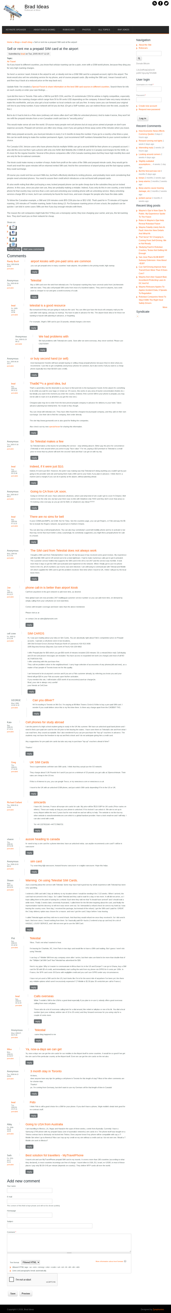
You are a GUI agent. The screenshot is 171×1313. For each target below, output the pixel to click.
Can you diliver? (43, 700)
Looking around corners (149, 154)
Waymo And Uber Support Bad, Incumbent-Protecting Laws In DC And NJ (153, 280)
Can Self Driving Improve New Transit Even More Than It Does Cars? (153, 270)
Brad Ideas (37, 6)
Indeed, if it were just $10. (47, 466)
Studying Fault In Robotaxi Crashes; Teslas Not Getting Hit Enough (153, 250)
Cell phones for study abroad (45, 722)
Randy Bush (13, 261)
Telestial (35, 280)
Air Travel (11, 61)
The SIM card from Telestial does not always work (63, 550)
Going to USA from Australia (44, 1124)
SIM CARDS (36, 633)
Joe (9, 587)
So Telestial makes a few (46, 441)
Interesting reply (146, 147)
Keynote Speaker (16, 30)
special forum (54, 427)
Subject (10, 1221)
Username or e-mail (144, 85)
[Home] (13, 20)
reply (34, 271)
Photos (86, 30)
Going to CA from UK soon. (48, 491)
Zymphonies (158, 1309)
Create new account (148, 106)
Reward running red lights (150, 141)
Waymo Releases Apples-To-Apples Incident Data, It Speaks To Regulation (153, 290)
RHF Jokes (123, 30)
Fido (33, 1102)
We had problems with (53, 336)
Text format (15, 1262)
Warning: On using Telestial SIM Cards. (52, 880)
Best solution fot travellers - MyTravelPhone (54, 1155)
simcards (40, 802)
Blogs (17, 42)
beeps (141, 178)
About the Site (145, 45)
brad (23, 54)
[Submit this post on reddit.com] (13, 228)
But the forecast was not (149, 171)
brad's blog (27, 42)
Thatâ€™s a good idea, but (48, 383)
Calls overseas (44, 996)
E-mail (9, 1197)
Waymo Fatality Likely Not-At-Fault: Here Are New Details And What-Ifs (152, 230)
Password (141, 95)
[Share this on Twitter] (13, 240)
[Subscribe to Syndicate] (137, 317)
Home (10, 42)
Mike (9, 1049)
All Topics (104, 30)
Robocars (69, 30)
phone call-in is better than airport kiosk (52, 587)
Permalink (10, 269)
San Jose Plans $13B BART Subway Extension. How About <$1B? (152, 260)
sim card (36, 861)
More (165, 307)
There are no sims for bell (47, 516)
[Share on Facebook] (13, 234)
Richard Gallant (14, 802)
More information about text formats (109, 1261)
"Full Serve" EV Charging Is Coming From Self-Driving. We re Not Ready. (152, 240)
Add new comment (33, 249)
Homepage (11, 1211)
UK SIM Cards (39, 762)
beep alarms (144, 181)
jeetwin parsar (145, 198)
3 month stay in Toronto (46, 1071)
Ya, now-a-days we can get (44, 1049)
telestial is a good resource (47, 305)
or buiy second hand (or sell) (49, 358)
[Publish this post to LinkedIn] (13, 246)
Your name (11, 1186)
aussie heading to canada (43, 839)
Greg (13, 762)
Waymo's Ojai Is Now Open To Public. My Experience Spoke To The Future (152, 213)
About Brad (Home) (44, 30)
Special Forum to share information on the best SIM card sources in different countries (70, 87)
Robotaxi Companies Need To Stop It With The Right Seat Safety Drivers (152, 300)
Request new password (149, 109)
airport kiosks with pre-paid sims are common (61, 261)
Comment (11, 1232)
